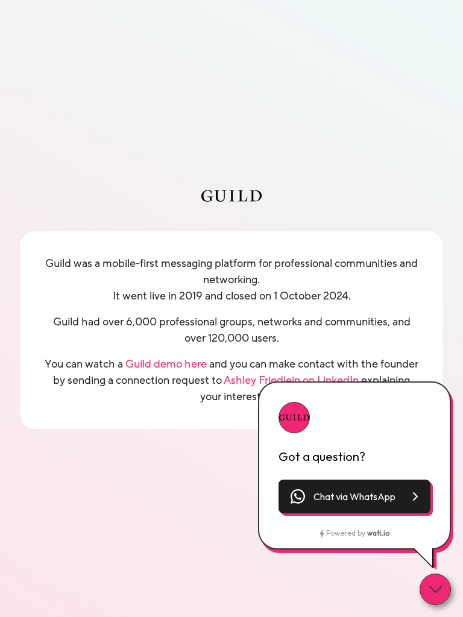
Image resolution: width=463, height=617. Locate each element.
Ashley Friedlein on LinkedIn (291, 380)
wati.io (378, 532)
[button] (354, 496)
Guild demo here (166, 364)
